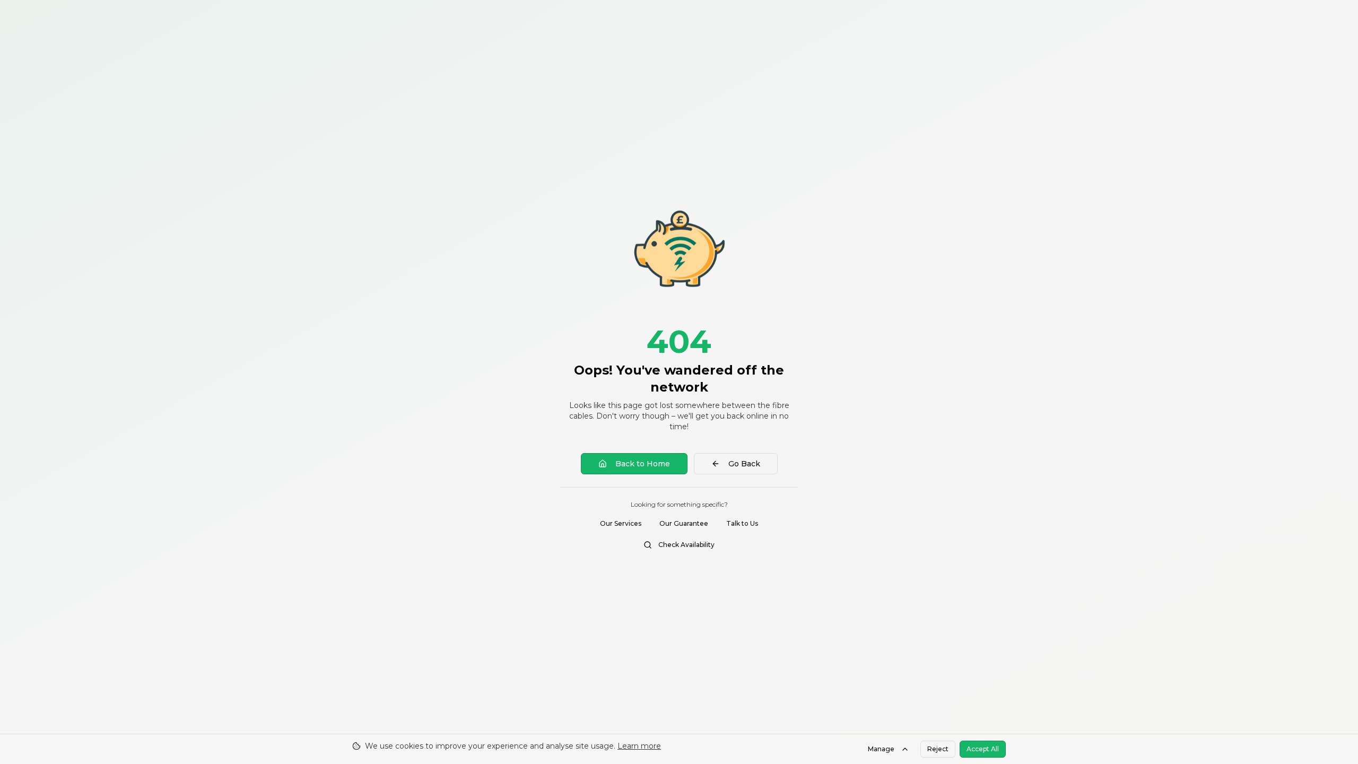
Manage (881, 749)
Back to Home (642, 463)
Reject (937, 749)
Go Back (744, 463)
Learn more (639, 746)
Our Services (620, 523)
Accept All (983, 749)
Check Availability (686, 545)
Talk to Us (742, 523)
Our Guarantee (683, 523)
